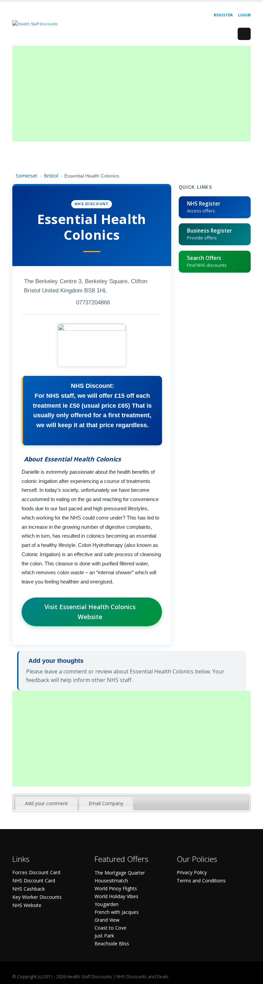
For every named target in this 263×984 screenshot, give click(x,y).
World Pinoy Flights (116, 888)
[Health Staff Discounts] (35, 23)
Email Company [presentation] (106, 803)
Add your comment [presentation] (46, 803)
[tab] (46, 803)
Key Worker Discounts (37, 897)
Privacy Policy (192, 872)
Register (223, 14)
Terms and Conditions (201, 880)
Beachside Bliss (112, 943)
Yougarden (106, 904)
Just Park (104, 935)
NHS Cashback (28, 888)
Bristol (51, 175)
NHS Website (26, 905)
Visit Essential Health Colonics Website (90, 612)
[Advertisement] (131, 94)
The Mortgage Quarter (120, 872)
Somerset (26, 175)
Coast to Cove (110, 927)
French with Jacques (117, 912)
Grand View (107, 920)
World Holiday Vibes (116, 896)
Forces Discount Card (36, 872)
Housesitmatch (111, 880)
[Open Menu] (244, 34)
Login (244, 14)
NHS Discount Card (33, 880)
